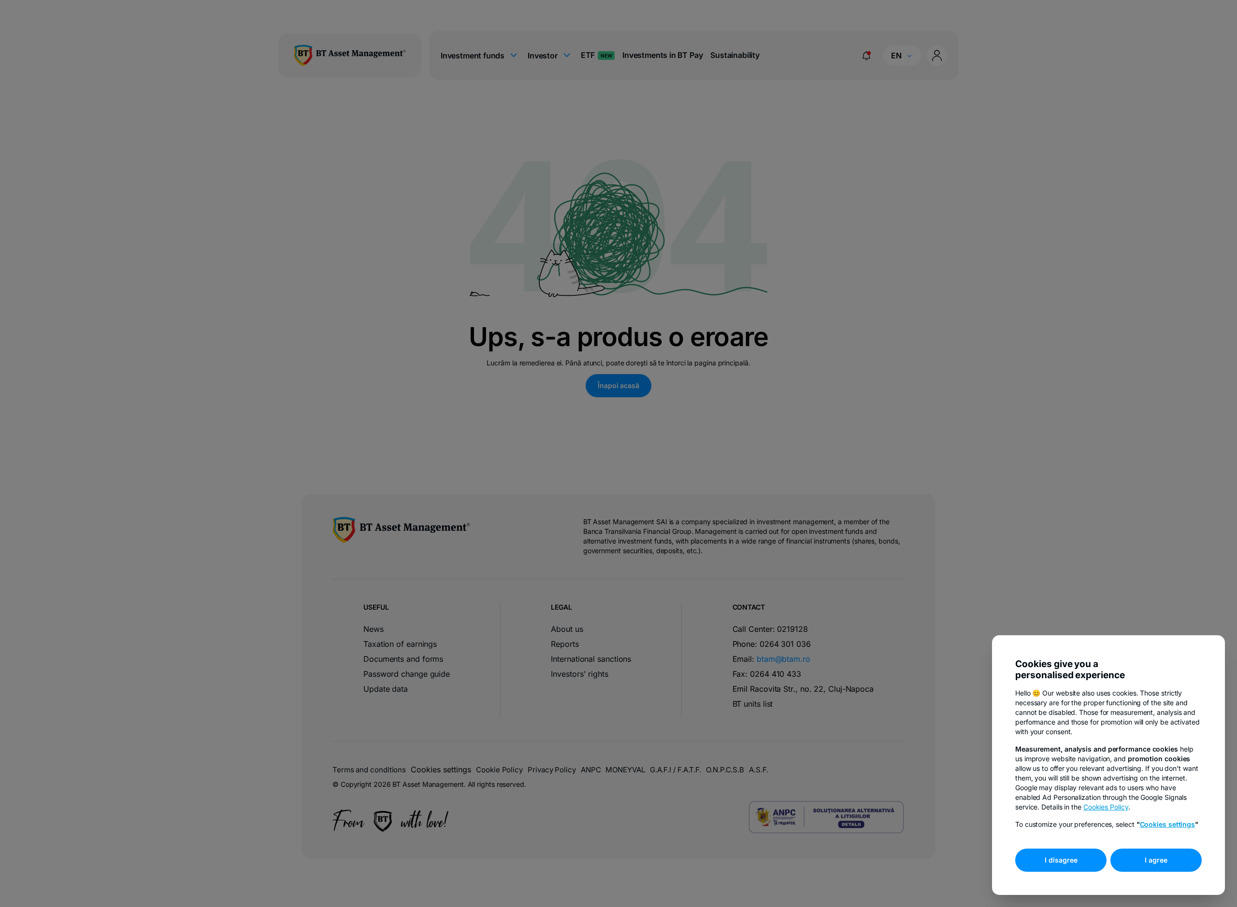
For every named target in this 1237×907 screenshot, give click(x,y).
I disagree (1061, 860)
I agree (1156, 860)
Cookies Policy (1105, 807)
